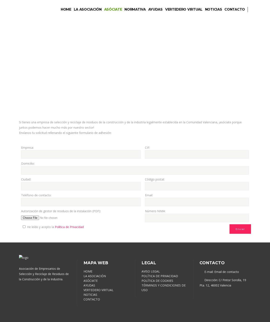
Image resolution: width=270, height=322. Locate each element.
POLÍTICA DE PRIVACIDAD (160, 276)
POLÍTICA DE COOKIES (157, 281)
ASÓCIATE (91, 281)
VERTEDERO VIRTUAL (98, 290)
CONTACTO (92, 299)
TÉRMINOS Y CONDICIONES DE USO (164, 287)
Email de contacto (226, 272)
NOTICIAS (90, 295)
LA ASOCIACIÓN (95, 276)
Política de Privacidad (69, 227)
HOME (88, 271)
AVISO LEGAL (151, 271)
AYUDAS (89, 285)
